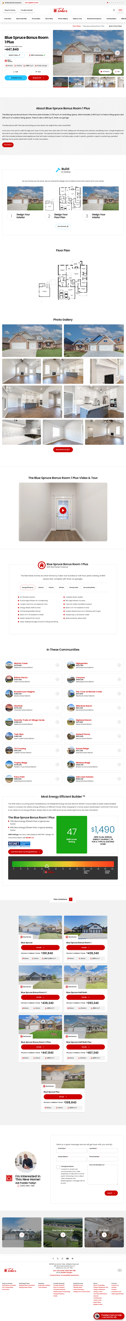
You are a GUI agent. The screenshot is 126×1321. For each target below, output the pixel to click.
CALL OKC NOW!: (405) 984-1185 (64, 1271)
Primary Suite (73, 587)
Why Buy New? (77, 1287)
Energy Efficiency (27, 587)
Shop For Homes (7, 1283)
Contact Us (115, 1285)
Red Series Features (94, 19)
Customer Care (116, 1291)
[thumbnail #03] (92, 82)
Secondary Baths (89, 587)
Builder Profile (97, 1304)
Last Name (93, 1148)
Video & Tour (77, 19)
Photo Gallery (63, 19)
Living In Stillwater (99, 1289)
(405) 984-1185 (27, 1185)
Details (38, 948)
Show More (8, 145)
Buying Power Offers (25, 1287)
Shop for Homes (9, 10)
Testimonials (97, 1298)
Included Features (59, 1289)
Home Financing (78, 1289)
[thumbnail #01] (60, 82)
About (95, 1283)
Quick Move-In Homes (9, 1285)
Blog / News (97, 1302)
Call (16, 72)
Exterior (41, 587)
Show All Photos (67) (63, 450)
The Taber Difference (100, 1294)
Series (55, 1296)
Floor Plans (49, 19)
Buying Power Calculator (27, 1285)
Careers (114, 1289)
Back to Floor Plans (115, 26)
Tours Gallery (42, 1287)
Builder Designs (66, 1272)
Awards (95, 1296)
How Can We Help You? (97, 1165)
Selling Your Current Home (81, 1291)
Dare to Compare (58, 1287)
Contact (114, 1283)
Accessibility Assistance (70, 1275)
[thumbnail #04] (107, 82)
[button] (107, 2)
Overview (7, 19)
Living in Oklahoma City (100, 1287)
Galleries (41, 1283)
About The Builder (99, 1285)
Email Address (63, 1157)
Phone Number (94, 1157)
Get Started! (62, 226)
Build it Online (13, 55)
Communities (111, 19)
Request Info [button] (40, 78)
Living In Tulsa (97, 1291)
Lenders (113, 1287)
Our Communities (7, 1287)
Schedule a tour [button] (17, 78)
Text (39, 72)
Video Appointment (117, 1294)
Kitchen (61, 587)
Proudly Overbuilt (27, 10)
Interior (51, 587)
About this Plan (21, 19)
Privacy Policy (55, 1275)
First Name (62, 1148)
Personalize (36, 19)
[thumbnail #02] (76, 82)
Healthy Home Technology (61, 1291)
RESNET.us (30, 838)
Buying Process (78, 1283)
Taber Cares (97, 1300)
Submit (109, 1193)
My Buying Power (24, 1283)
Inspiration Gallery (44, 1285)
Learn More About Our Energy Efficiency (24, 852)
